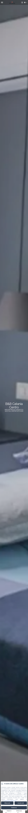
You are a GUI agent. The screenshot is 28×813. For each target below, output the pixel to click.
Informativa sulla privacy (10, 800)
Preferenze (14, 807)
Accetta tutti (21, 803)
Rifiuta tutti (7, 803)
